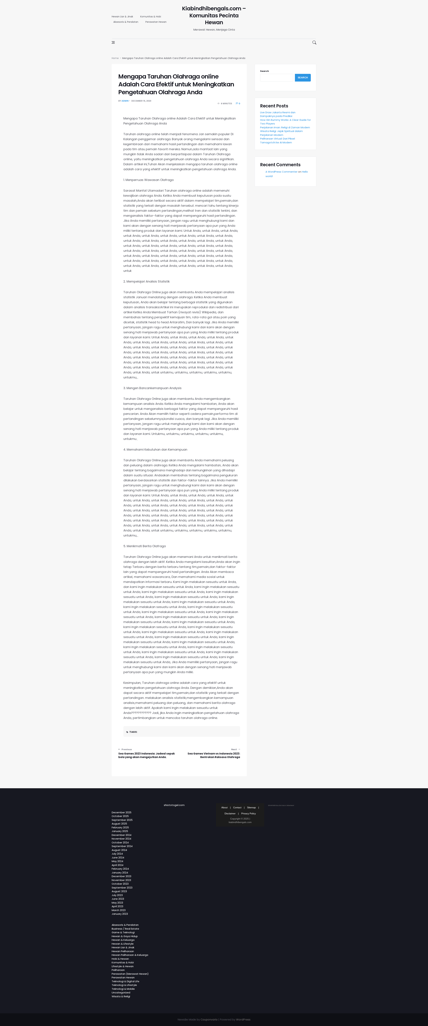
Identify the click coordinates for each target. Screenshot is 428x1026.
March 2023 (119, 910)
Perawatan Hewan (156, 22)
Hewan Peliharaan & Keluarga (130, 955)
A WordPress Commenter (281, 171)
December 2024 (121, 835)
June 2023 (118, 899)
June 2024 (118, 857)
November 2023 (121, 880)
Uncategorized (121, 992)
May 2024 (117, 861)
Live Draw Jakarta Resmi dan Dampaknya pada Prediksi (277, 114)
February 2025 (120, 827)
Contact (237, 807)
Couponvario (209, 1019)
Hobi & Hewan (120, 959)
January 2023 (120, 914)
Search (264, 71)
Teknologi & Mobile (123, 989)
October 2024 (120, 842)
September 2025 (122, 820)
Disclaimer (230, 813)
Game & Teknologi (123, 932)
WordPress (243, 1019)
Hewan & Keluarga (123, 940)
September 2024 (122, 846)
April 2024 (117, 865)
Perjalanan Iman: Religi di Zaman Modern (285, 127)
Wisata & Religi (121, 996)
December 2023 (121, 876)
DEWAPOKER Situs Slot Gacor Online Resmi (281, 805)
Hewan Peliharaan (123, 951)
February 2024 (120, 868)
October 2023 (120, 883)
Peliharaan (118, 970)
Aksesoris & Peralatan (125, 22)
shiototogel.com (174, 805)
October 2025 (120, 816)
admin (125, 100)
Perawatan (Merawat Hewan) (130, 974)
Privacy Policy (248, 813)
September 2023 (122, 887)
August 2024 (119, 850)
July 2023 (117, 895)
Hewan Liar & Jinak (122, 16)
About (224, 807)
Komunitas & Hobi (150, 16)
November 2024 (121, 838)
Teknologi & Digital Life (125, 981)
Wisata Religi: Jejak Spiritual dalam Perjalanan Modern (281, 133)
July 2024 (117, 853)
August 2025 (119, 823)
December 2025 (121, 812)
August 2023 (119, 891)
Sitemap (251, 807)
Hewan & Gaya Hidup (125, 936)
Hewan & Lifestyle (123, 943)
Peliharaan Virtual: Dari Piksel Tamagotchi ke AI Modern (277, 140)
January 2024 (120, 872)
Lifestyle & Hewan (123, 966)
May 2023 (117, 902)
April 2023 (117, 906)
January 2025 (120, 831)
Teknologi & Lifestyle (124, 985)
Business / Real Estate (125, 928)
